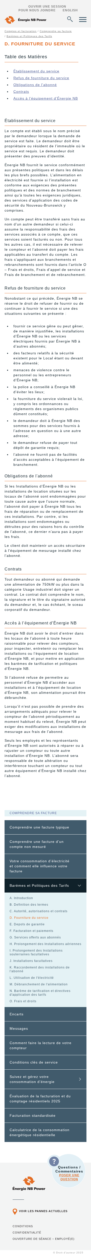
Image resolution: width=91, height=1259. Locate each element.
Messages (19, 1028)
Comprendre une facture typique (39, 827)
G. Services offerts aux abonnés (35, 937)
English (70, 10)
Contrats (21, 92)
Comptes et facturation (21, 31)
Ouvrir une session (47, 6)
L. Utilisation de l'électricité (32, 978)
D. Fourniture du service (29, 918)
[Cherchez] (70, 19)
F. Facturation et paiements (31, 931)
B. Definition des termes (29, 904)
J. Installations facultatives (31, 961)
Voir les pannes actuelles (43, 1211)
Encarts (17, 1014)
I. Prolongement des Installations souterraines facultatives (36, 952)
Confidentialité (27, 1232)
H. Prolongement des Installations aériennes (45, 944)
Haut (77, 1246)
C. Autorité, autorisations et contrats (38, 911)
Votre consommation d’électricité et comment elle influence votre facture (40, 866)
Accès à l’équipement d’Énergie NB (45, 98)
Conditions (23, 1226)
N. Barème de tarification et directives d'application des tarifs (40, 992)
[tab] (45, 827)
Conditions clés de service (34, 1062)
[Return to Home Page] (25, 20)
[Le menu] (82, 19)
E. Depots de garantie (27, 924)
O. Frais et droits (23, 1001)
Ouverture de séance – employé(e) (44, 1238)
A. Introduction (21, 898)
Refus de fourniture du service (41, 78)
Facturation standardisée (33, 1115)
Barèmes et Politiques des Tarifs (29, 36)
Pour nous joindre (37, 10)
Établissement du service (36, 71)
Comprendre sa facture (56, 31)
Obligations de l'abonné (35, 85)
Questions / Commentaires (69, 1173)
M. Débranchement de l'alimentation (39, 984)
